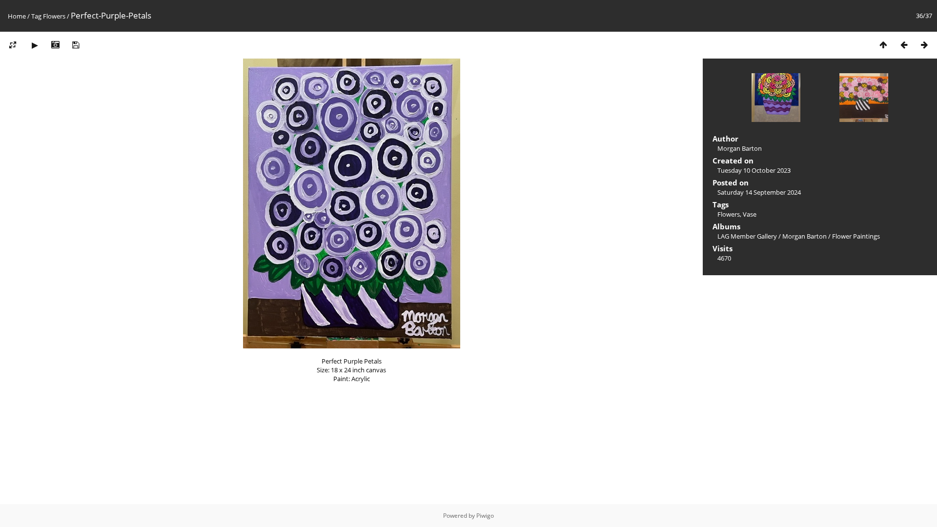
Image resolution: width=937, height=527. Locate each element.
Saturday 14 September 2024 (759, 192)
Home (17, 16)
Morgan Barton (804, 236)
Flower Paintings (856, 236)
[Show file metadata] (55, 44)
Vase (749, 214)
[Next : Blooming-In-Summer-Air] (924, 44)
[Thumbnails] (883, 44)
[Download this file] (75, 44)
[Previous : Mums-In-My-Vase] (904, 44)
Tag (36, 16)
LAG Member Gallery (747, 236)
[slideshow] (34, 44)
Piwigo (485, 515)
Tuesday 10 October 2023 (754, 170)
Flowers (54, 16)
